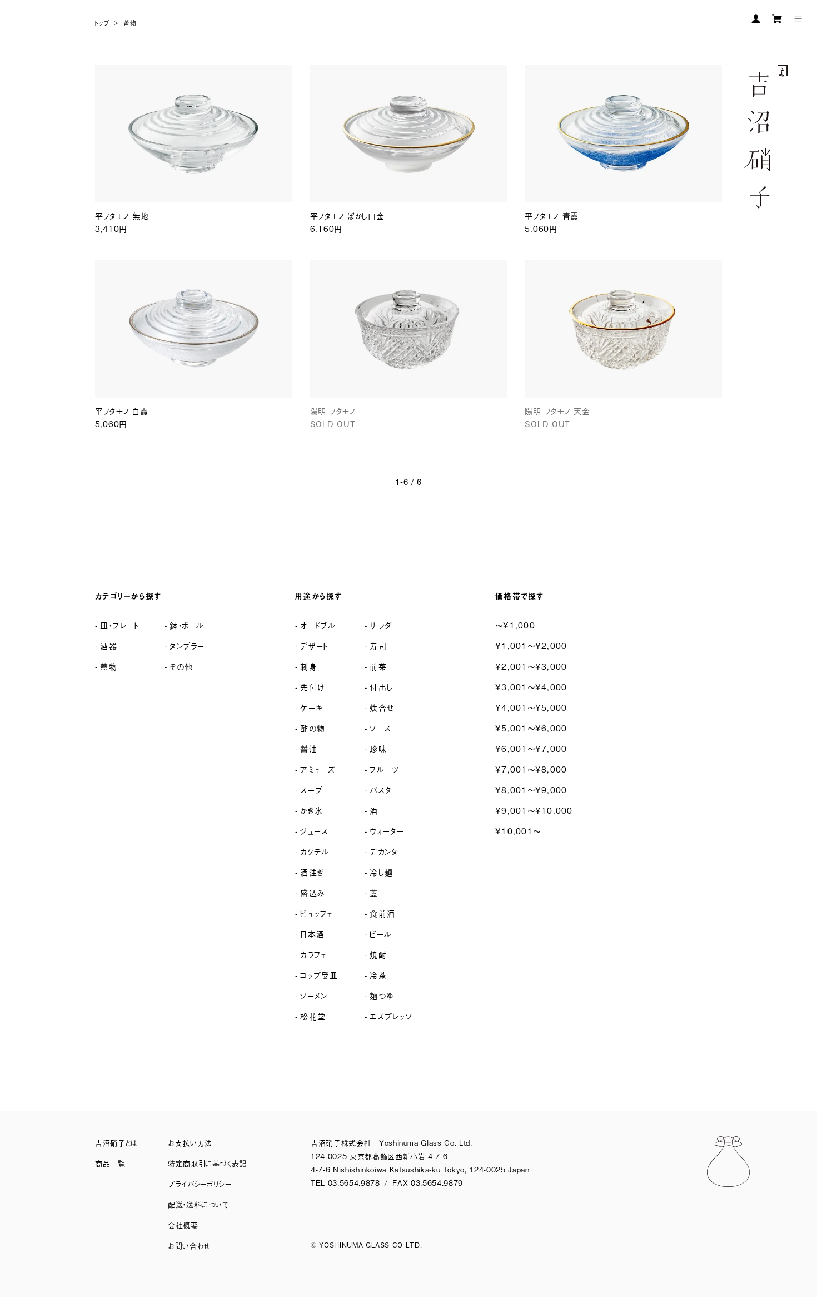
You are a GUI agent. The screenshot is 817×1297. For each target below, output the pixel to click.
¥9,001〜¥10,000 (534, 810)
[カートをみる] (777, 19)
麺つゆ (381, 995)
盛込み (312, 892)
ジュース (314, 830)
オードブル (318, 625)
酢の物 (312, 728)
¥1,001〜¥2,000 (531, 645)
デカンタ (384, 851)
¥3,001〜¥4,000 (531, 686)
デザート (314, 645)
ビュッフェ (316, 913)
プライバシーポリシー (200, 1184)
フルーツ (384, 769)
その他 (181, 666)
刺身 (308, 666)
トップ (102, 22)
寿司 (378, 645)
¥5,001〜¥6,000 (531, 728)
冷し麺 (381, 872)
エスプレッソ (391, 1016)
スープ (311, 789)
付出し (381, 686)
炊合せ (382, 707)
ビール (381, 933)
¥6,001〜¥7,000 (531, 748)
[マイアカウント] (756, 19)
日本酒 (312, 933)
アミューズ (318, 769)
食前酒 (382, 913)
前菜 (378, 666)
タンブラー (187, 645)
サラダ (381, 625)
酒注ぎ (312, 872)
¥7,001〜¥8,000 (531, 769)
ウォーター (387, 830)
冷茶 (378, 975)
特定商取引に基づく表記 (207, 1163)
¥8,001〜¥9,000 (531, 789)
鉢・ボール (187, 625)
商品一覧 (110, 1163)
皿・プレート (120, 625)
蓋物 (130, 22)
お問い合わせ (189, 1245)
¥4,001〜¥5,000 (531, 707)
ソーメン (313, 995)
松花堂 (313, 1016)
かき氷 (311, 810)
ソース (380, 728)
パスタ (381, 789)
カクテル (314, 851)
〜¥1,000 (515, 625)
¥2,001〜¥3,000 (531, 666)
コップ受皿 (319, 975)
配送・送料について (198, 1204)
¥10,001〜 (518, 830)
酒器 (108, 645)
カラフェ (313, 954)
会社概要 (183, 1225)
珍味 (378, 748)
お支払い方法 (190, 1142)
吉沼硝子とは (116, 1142)
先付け (312, 686)
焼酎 (378, 954)
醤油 (308, 748)
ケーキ (311, 707)
